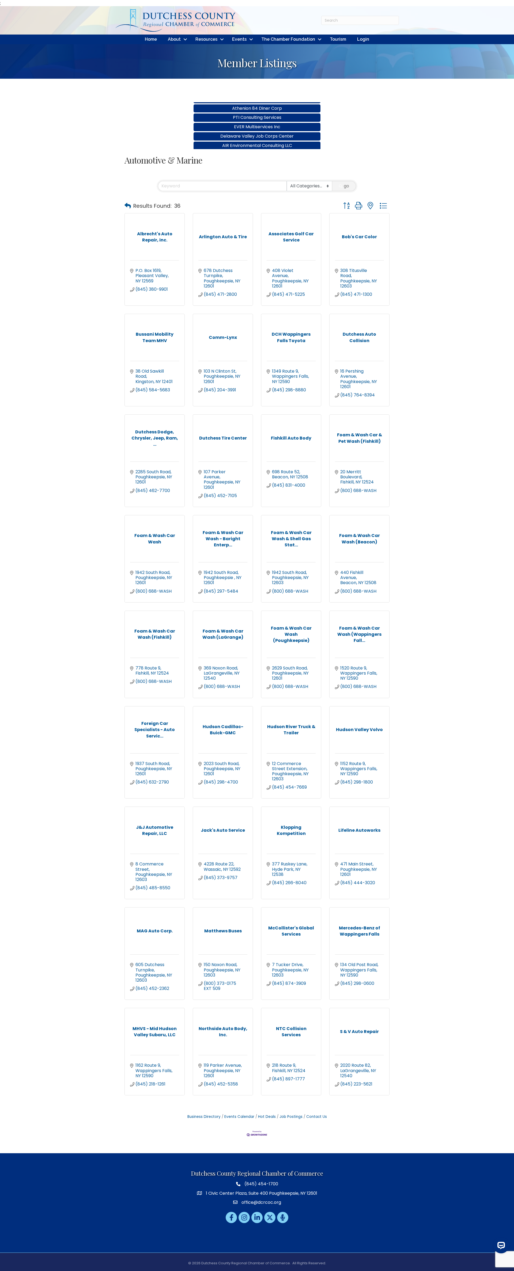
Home (151, 39)
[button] (127, 206)
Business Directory (204, 1116)
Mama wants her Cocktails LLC (257, 144)
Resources (206, 39)
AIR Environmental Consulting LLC (257, 126)
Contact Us (316, 1116)
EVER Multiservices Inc (257, 107)
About (174, 39)
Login (363, 39)
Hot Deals (267, 1116)
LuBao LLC (257, 135)
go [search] (346, 186)
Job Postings (291, 1116)
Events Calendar (239, 1116)
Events (239, 39)
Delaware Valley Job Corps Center (257, 116)
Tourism (338, 39)
